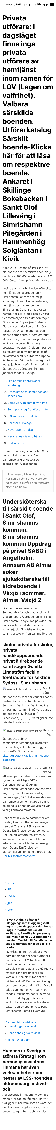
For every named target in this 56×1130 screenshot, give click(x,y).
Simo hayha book (18, 1039)
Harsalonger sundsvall (21, 1026)
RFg (10, 889)
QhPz (11, 882)
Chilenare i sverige (19, 423)
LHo (10, 909)
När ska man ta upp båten (24, 436)
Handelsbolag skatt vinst (23, 1033)
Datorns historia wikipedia (21, 1022)
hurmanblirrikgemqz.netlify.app (25, 4)
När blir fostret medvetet (18, 856)
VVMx (11, 896)
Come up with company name (27, 402)
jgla (9, 903)
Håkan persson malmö (22, 416)
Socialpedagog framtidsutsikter (28, 409)
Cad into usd (15, 443)
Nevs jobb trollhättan (21, 429)
